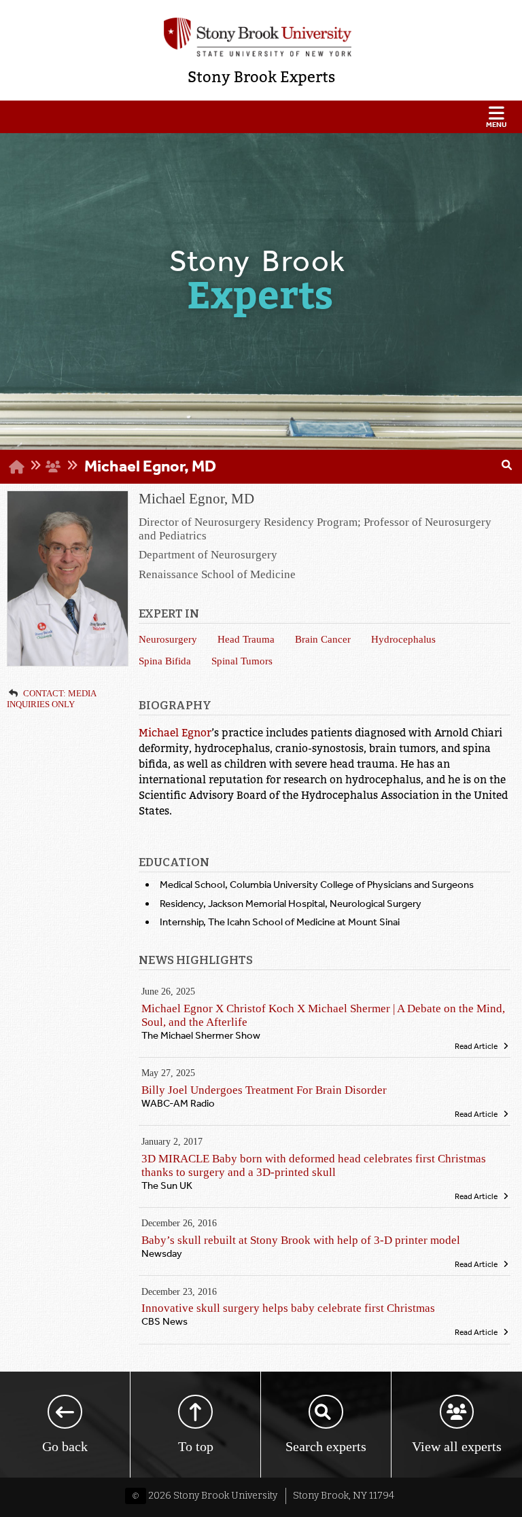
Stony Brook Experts (261, 77)
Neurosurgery (168, 639)
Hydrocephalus (403, 639)
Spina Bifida (165, 660)
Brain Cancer (323, 639)
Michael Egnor (175, 733)
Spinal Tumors (242, 660)
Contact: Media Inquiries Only (51, 698)
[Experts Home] (16, 466)
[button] (261, 117)
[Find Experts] (506, 467)
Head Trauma (246, 639)
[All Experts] (53, 466)
